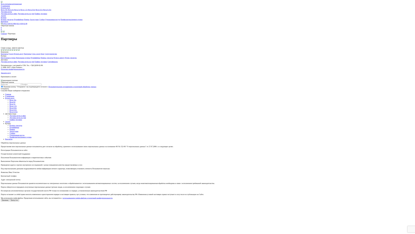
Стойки (42, 19)
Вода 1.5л (24, 10)
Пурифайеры (19, 19)
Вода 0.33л (47, 10)
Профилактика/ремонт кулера (71, 19)
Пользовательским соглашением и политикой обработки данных (72, 87)
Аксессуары (34, 19)
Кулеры (3, 18)
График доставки (41, 14)
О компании (5, 6)
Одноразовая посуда (52, 19)
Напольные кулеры (23, 58)
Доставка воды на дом (26, 14)
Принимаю (5, 200)
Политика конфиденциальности (13, 69)
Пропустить (14, 200)
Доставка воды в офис (9, 14)
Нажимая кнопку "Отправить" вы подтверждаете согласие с (49, 87)
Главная (4, 34)
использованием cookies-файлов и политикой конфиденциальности (88, 198)
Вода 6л (11, 10)
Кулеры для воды (7, 19)
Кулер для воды (71, 58)
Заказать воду (6, 73)
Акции (3, 16)
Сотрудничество (51, 54)
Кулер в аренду (59, 58)
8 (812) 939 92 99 (9, 24)
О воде (11, 54)
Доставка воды (6, 12)
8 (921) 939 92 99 (21, 24)
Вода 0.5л (39, 10)
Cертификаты (53, 62)
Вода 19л (4, 10)
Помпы (26, 19)
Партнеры (27, 54)
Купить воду (5, 8)
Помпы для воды (47, 58)
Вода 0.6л (31, 10)
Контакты (4, 21)
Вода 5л (17, 10)
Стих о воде (36, 54)
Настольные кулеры (8, 58)
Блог (42, 54)
